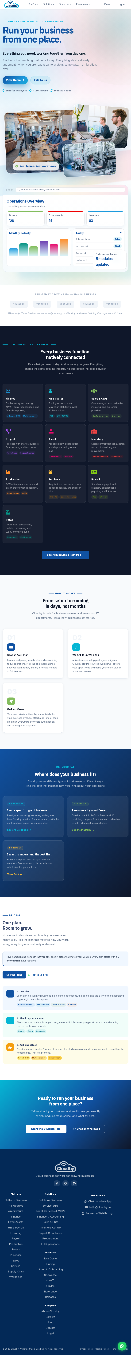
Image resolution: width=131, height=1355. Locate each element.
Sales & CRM (50, 1222)
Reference (50, 1291)
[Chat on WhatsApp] (122, 1346)
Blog (50, 1322)
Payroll (16, 1238)
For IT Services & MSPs (50, 1211)
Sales (15, 1260)
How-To (50, 1280)
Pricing (50, 1264)
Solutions (48, 4)
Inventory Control (50, 1227)
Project (16, 1249)
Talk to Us (40, 80)
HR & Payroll (16, 1227)
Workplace (15, 1276)
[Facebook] (57, 1183)
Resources (82, 4)
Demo (107, 4)
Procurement (50, 1238)
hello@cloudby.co (100, 1207)
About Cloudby (50, 1311)
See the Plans (14, 974)
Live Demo (50, 1258)
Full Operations (50, 1244)
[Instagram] (65, 1183)
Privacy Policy (86, 1349)
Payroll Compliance (50, 1233)
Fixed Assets (15, 1222)
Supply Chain (16, 1271)
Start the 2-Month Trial (46, 1128)
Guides (50, 1286)
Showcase (65, 4)
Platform (33, 4)
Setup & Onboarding (50, 1269)
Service (15, 1266)
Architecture (15, 1211)
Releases (50, 1296)
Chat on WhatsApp (88, 1128)
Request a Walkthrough (100, 1213)
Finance (16, 1216)
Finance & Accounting (50, 1216)
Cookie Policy (102, 1349)
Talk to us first (39, 974)
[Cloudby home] (11, 4)
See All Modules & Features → (65, 554)
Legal (50, 1333)
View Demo (13, 80)
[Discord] (74, 1183)
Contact (50, 1327)
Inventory (16, 1233)
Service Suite (50, 1205)
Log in (121, 4)
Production (16, 1244)
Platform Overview (15, 1200)
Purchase (16, 1255)
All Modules (16, 1205)
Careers (50, 1316)
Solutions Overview (50, 1200)
